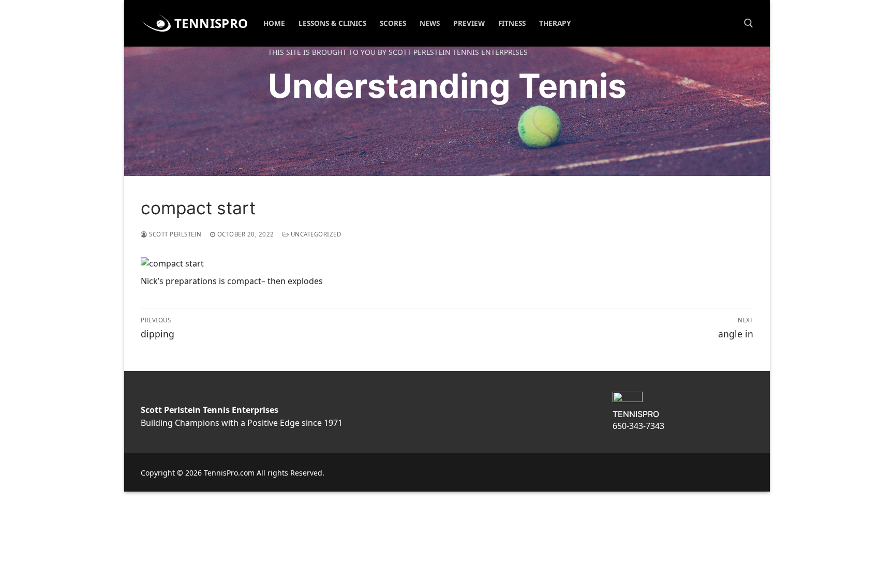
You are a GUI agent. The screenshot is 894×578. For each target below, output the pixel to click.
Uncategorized (315, 234)
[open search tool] (748, 23)
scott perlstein (174, 234)
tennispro (211, 23)
